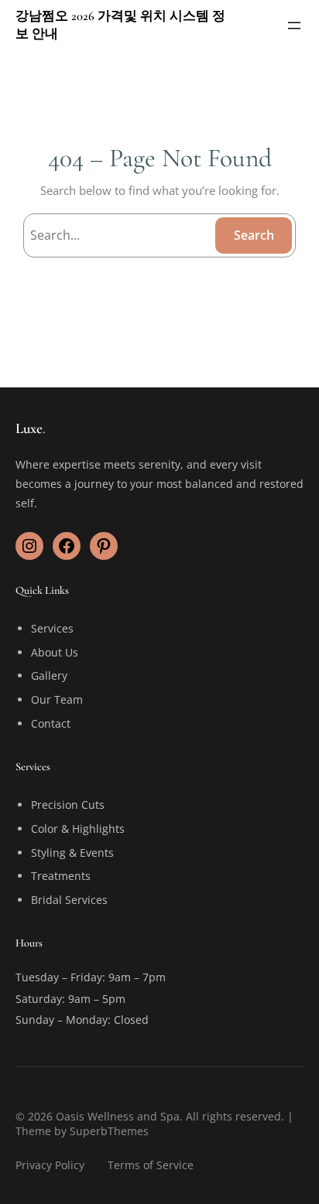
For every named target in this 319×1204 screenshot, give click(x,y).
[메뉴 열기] (294, 25)
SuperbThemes (109, 1131)
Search (254, 235)
